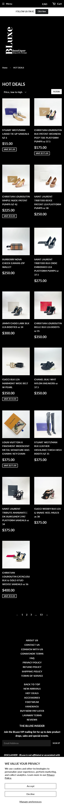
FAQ (32, 658)
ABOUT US (32, 640)
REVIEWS (32, 719)
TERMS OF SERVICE (32, 675)
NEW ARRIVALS (32, 688)
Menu (9, 3)
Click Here (42, 11)
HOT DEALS (32, 693)
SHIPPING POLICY (32, 671)
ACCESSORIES (32, 697)
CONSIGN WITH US (32, 649)
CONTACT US (32, 644)
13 (41, 614)
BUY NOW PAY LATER (32, 710)
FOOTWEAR (32, 701)
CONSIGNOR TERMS (32, 653)
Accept (30, 786)
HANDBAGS (32, 706)
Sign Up (56, 743)
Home (4, 67)
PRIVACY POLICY (32, 662)
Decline (30, 794)
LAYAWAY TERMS (32, 715)
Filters (56, 92)
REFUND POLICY (32, 666)
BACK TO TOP (32, 684)
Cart (59, 3)
